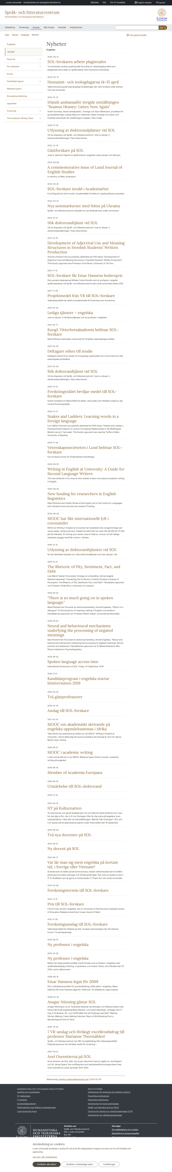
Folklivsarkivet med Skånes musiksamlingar (36, 1107)
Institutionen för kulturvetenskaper (103, 1104)
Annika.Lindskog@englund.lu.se (73, 1079)
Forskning (11, 111)
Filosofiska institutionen (98, 1096)
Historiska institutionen (98, 1100)
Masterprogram (14, 88)
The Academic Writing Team (20, 118)
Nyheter (11, 51)
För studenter (13, 66)
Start (7, 35)
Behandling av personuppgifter (125, 1133)
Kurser (10, 74)
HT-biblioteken (23, 1096)
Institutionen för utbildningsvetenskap (105, 1115)
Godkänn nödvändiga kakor (79, 1164)
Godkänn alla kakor (46, 1164)
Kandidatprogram (15, 81)
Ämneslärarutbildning (17, 96)
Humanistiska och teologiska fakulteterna (41, 2)
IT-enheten (22, 1100)
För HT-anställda (117, 2)
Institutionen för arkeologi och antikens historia (109, 1092)
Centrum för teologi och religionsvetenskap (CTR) (110, 1111)
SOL (104, 2)
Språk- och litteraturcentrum (32, 12)
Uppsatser (12, 103)
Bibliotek (95, 2)
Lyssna (162, 2)
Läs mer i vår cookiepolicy (45, 1157)
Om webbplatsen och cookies (125, 1129)
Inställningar (109, 1164)
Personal (11, 59)
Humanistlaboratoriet (26, 1104)
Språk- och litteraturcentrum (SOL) (103, 1107)
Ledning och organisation (28, 1092)
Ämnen (15, 35)
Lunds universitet (13, 2)
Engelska (25, 35)
